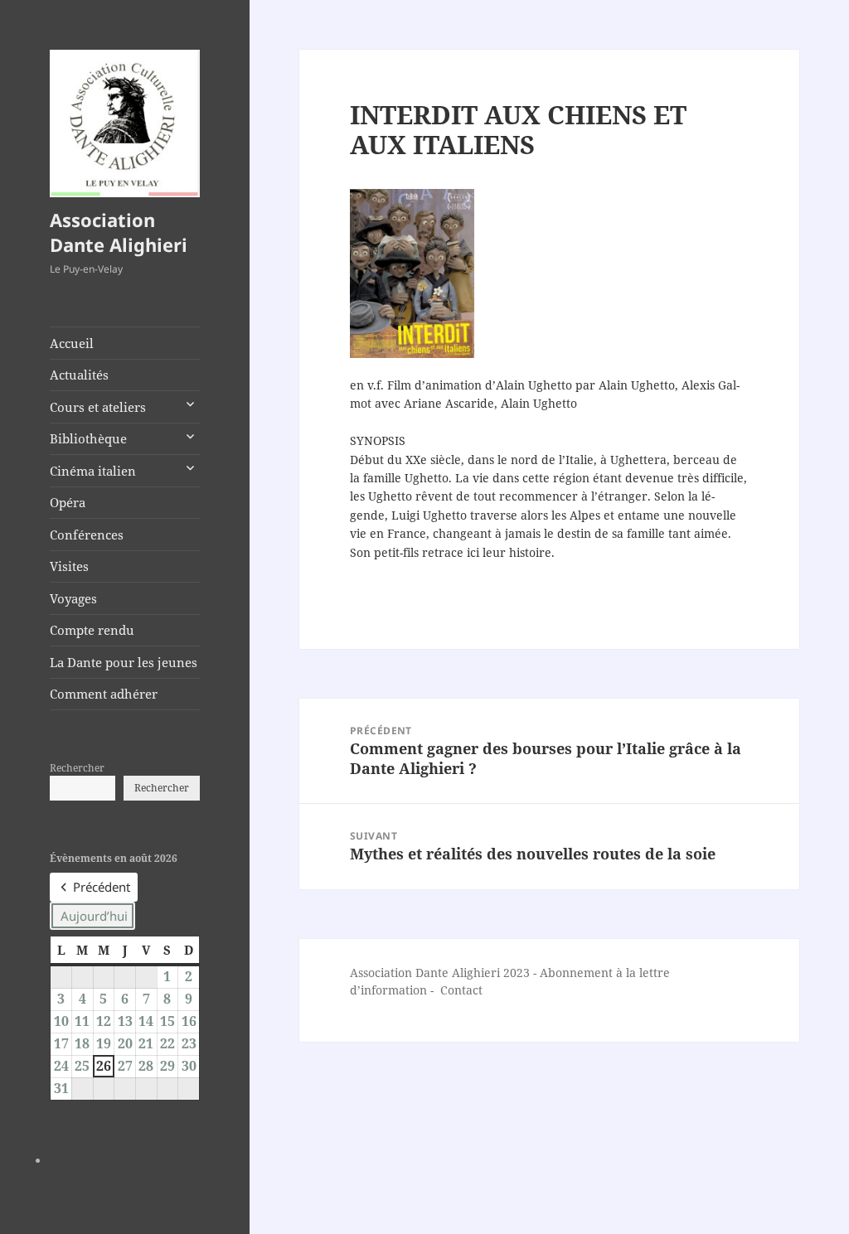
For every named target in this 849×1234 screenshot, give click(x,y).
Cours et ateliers (98, 407)
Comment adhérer (104, 693)
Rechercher (77, 768)
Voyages (73, 598)
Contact (461, 990)
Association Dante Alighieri (118, 232)
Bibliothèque (88, 438)
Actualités (79, 374)
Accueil (72, 343)
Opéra (67, 502)
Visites (69, 566)
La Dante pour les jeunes (123, 662)
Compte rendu (92, 630)
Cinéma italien (93, 470)
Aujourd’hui (94, 915)
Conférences (87, 534)
